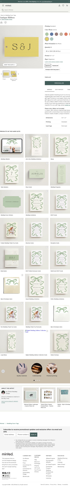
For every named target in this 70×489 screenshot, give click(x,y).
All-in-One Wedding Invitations (33, 159)
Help (35, 459)
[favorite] (5, 22)
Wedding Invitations (31, 215)
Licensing (48, 478)
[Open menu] (3, 5)
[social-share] (1, 22)
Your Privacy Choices (37, 470)
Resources (61, 455)
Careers (25, 460)
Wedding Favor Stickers (7, 215)
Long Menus (4, 355)
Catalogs (60, 462)
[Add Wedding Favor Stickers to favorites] (22, 191)
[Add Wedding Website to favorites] (22, 135)
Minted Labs (26, 476)
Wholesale (48, 476)
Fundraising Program (49, 467)
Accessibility (65, 484)
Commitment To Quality (27, 465)
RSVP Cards (54, 215)
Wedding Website (5, 159)
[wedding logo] (8, 5)
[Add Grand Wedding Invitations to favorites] (47, 275)
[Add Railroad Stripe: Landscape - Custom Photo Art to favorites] (37, 389)
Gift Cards (37, 468)
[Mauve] (56, 34)
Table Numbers (4, 187)
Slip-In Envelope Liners (6, 299)
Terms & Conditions (45, 484)
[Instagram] (9, 473)
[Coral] (66, 34)
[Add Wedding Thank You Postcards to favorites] (47, 303)
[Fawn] (61, 34)
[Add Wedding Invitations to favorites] (47, 191)
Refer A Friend (61, 464)
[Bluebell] (52, 34)
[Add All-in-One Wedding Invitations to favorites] (47, 135)
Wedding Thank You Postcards (33, 327)
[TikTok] (7, 473)
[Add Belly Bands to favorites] (22, 247)
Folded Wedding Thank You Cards (9, 243)
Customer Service (37, 456)
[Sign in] (59, 5)
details (49, 89)
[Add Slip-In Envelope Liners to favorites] (22, 275)
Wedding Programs (55, 187)
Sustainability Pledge (26, 473)
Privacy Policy (53, 484)
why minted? (59, 89)
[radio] (48, 65)
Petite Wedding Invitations (57, 299)
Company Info (27, 455)
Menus (52, 159)
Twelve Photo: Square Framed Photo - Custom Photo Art (47, 406)
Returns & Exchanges (37, 462)
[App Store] (10, 475)
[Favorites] (63, 5)
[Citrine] (47, 39)
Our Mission (26, 458)
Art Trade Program (51, 464)
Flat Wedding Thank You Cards (9, 327)
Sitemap (59, 484)
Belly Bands (4, 271)
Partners (48, 455)
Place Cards (29, 187)
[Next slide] (18, 74)
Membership (61, 466)
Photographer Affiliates (49, 461)
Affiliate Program (50, 458)
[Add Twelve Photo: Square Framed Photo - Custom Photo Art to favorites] (54, 389)
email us (67, 105)
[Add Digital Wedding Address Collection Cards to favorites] (47, 331)
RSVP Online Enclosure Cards (33, 271)
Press (24, 463)
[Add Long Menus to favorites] (22, 331)
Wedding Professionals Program (49, 471)
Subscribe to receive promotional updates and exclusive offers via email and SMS (32, 431)
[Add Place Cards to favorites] (47, 163)
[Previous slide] (1, 74)
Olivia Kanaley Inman (7, 19)
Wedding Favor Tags (13, 423)
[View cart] (67, 5)
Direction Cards (30, 243)
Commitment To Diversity (27, 469)
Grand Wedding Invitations (32, 299)
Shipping (36, 465)
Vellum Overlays (55, 355)
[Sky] (52, 39)
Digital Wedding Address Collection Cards (36, 355)
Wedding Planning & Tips (62, 459)
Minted (2, 423)
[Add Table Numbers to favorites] (22, 163)
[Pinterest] (5, 473)
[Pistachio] (47, 34)
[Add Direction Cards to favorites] (47, 219)
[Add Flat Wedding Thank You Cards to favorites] (22, 303)
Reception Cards (55, 243)
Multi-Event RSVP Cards (57, 271)
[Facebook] (3, 473)
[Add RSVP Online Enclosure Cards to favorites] (47, 247)
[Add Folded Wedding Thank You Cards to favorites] (22, 219)
